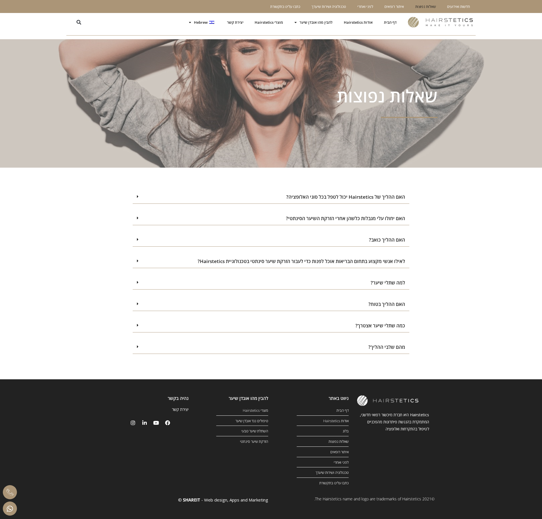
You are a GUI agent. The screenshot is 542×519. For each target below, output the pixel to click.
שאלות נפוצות (425, 6)
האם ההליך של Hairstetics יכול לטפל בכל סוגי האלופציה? (345, 197)
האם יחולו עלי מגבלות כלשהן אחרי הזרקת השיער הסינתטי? (345, 218)
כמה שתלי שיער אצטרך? (380, 325)
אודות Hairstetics (358, 22)
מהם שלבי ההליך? (386, 347)
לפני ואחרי (365, 6)
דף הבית (390, 22)
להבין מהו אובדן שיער (316, 22)
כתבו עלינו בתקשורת (285, 6)
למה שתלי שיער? (388, 282)
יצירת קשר (235, 22)
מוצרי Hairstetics (269, 22)
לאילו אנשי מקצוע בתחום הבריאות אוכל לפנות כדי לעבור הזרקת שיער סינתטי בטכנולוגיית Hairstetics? (301, 261)
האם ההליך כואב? (387, 239)
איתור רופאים (394, 6)
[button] (79, 22)
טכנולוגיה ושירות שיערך (329, 6)
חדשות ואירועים (458, 6)
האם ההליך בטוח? (386, 304)
